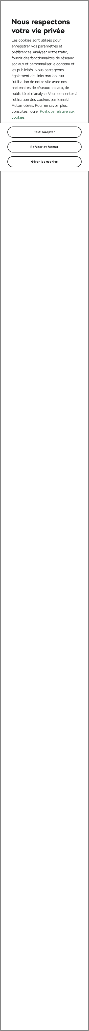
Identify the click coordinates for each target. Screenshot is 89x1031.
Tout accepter (44, 132)
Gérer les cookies (44, 161)
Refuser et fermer (44, 147)
